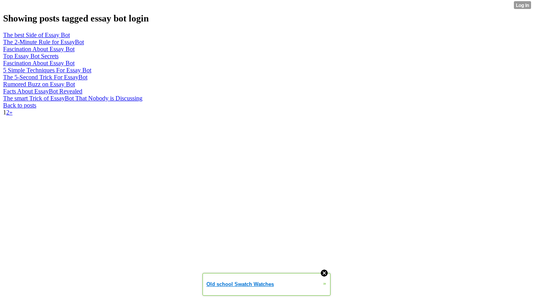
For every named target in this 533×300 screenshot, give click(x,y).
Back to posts (19, 105)
